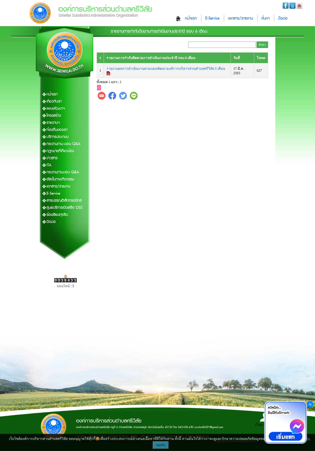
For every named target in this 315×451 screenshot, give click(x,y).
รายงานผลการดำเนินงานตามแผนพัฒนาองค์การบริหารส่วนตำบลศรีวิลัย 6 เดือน (166, 68)
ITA (48, 165)
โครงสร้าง (53, 115)
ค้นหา (265, 18)
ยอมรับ (160, 445)
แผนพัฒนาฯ (55, 108)
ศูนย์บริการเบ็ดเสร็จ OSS (64, 207)
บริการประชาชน (57, 137)
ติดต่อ (282, 18)
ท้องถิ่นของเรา (57, 130)
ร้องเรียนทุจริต (57, 215)
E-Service (212, 18)
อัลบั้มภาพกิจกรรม (60, 179)
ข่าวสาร (51, 158)
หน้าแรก (191, 18)
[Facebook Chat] (285, 422)
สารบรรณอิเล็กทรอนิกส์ (64, 200)
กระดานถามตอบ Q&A (62, 172)
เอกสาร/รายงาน (240, 18)
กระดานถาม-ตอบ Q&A (63, 144)
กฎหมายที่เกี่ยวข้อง (60, 151)
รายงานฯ (53, 123)
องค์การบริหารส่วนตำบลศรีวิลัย (105, 9)
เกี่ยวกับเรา (54, 101)
